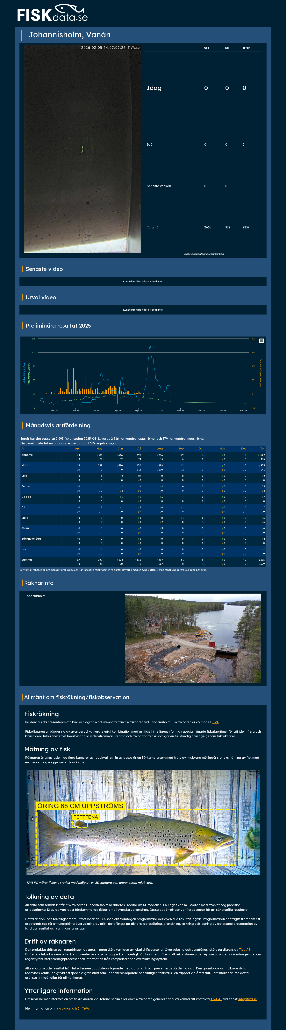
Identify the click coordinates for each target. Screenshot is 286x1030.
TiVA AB (216, 999)
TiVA (215, 722)
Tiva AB (245, 950)
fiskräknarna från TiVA (72, 1008)
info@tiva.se (247, 999)
